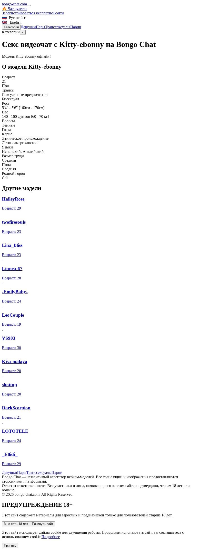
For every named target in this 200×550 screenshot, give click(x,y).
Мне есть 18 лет (16, 524)
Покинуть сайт (42, 524)
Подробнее (50, 537)
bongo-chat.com (14, 4)
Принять (10, 545)
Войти (58, 13)
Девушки (28, 27)
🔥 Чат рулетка (14, 9)
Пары (40, 27)
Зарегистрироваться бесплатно (27, 13)
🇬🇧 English (11, 22)
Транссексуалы (57, 27)
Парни (75, 27)
